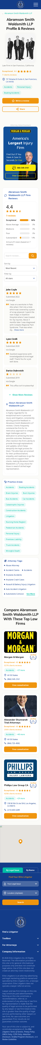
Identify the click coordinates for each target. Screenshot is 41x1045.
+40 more (21, 734)
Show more (19, 330)
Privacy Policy (29, 1031)
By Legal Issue (12, 870)
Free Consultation (20, 175)
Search (20, 902)
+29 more (21, 798)
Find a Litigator (10, 931)
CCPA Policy (17, 1034)
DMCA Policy (7, 1034)
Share (22, 109)
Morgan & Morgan (14, 657)
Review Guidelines (9, 1039)
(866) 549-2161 (13, 679)
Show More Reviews (22, 394)
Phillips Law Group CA (16, 785)
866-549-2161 (23, 168)
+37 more (21, 670)
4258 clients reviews (13, 793)
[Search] (33, 256)
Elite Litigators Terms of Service (16, 1030)
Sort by (7, 263)
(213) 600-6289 (13, 810)
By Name (30, 870)
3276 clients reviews (13, 665)
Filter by (7, 273)
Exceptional (11, 662)
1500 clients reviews (13, 729)
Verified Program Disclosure (22, 1037)
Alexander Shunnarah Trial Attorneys (16, 721)
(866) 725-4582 (13, 743)
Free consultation (20, 685)
